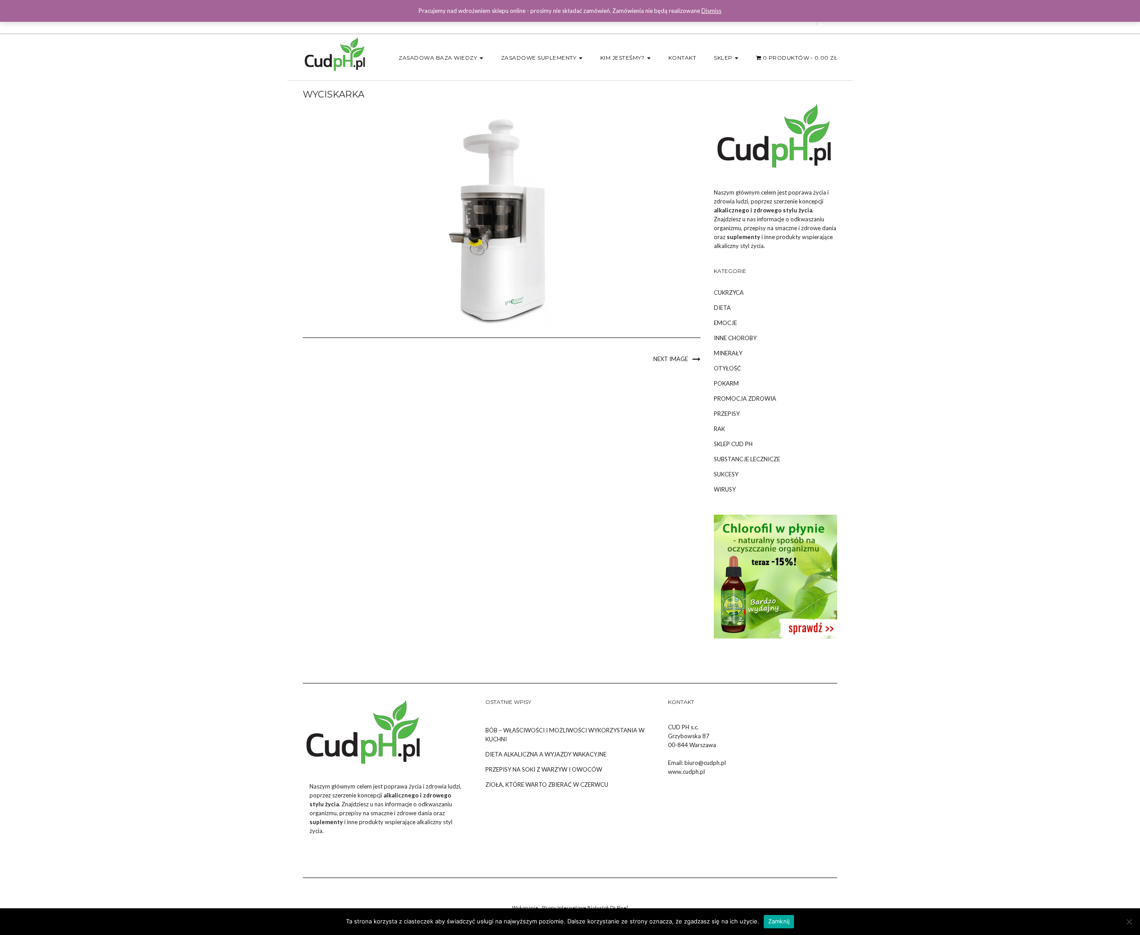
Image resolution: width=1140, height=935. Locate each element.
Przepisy (727, 413)
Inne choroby (735, 337)
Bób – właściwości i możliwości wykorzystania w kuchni (564, 735)
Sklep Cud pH (733, 443)
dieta (722, 307)
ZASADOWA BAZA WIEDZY (439, 57)
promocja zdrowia (745, 398)
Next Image (670, 358)
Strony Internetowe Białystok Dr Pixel (585, 908)
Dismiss (711, 10)
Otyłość (727, 368)
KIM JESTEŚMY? (623, 57)
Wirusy (725, 489)
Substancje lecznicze (747, 459)
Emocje (725, 322)
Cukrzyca (729, 292)
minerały (728, 353)
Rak (719, 428)
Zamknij (779, 921)
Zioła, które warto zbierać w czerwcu (546, 784)
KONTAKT (682, 57)
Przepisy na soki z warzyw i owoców (543, 769)
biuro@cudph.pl (705, 762)
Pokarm (726, 383)
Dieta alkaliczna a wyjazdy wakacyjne (546, 754)
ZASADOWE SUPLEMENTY (539, 57)
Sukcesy (726, 474)
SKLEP (724, 57)
